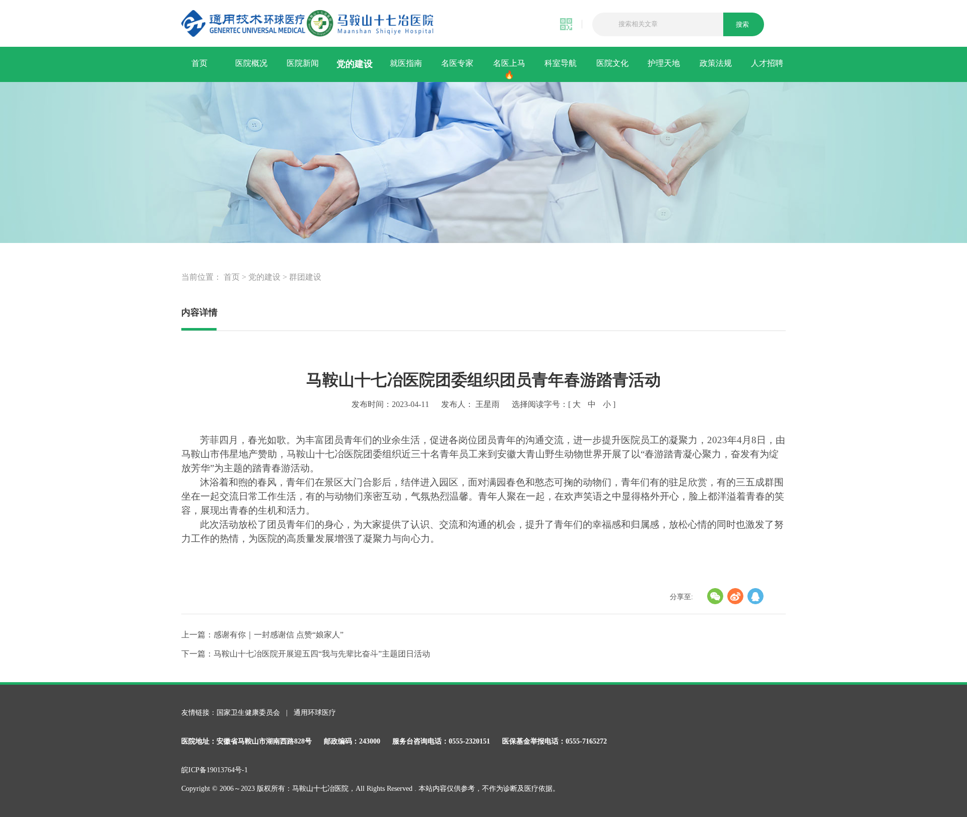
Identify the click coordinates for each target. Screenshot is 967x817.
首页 (199, 63)
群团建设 (305, 277)
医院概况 (251, 63)
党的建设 (354, 64)
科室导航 (560, 63)
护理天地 (664, 63)
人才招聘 (767, 63)
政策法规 (716, 63)
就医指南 (406, 63)
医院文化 (612, 63)
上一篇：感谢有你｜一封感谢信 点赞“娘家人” (262, 634)
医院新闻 (303, 63)
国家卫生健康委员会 (249, 712)
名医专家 (457, 63)
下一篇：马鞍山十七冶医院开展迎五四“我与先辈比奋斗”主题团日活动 (305, 653)
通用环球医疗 (315, 712)
